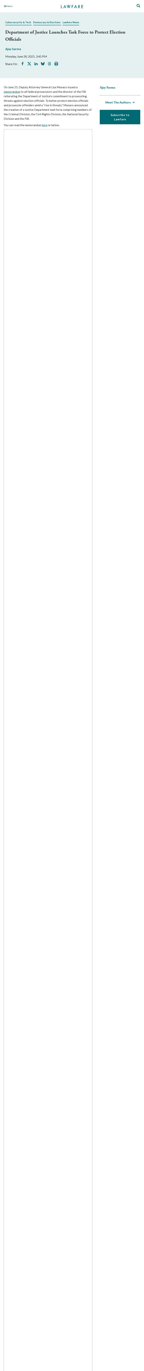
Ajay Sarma (13, 49)
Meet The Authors (118, 102)
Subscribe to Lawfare (120, 117)
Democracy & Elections (47, 22)
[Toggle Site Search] (138, 6)
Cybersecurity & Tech (18, 22)
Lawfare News (71, 22)
